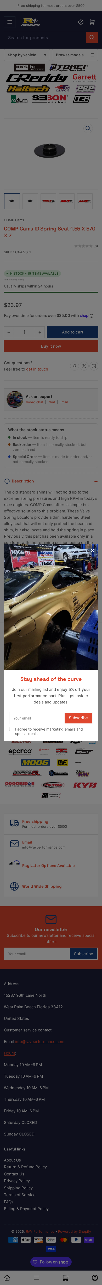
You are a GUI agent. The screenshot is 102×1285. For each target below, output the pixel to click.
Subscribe (78, 717)
